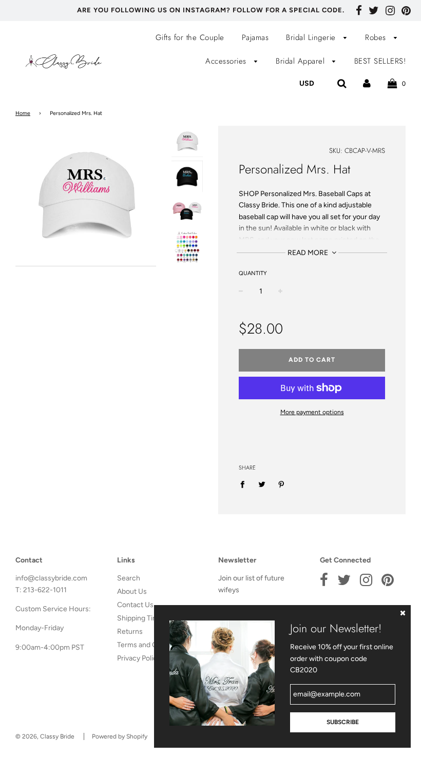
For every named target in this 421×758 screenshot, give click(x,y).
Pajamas (255, 37)
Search (128, 578)
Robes (377, 37)
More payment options (312, 412)
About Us (132, 591)
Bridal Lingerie (312, 37)
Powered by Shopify (119, 736)
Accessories (227, 61)
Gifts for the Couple (190, 37)
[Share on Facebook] (245, 484)
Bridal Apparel (302, 61)
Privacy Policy (139, 658)
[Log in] (367, 83)
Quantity (253, 273)
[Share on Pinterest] (282, 484)
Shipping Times (141, 618)
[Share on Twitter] (262, 484)
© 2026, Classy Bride (44, 736)
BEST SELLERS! (380, 61)
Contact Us (135, 604)
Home (22, 113)
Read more (309, 252)
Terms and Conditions (152, 644)
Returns (130, 631)
